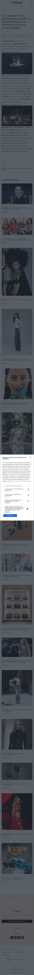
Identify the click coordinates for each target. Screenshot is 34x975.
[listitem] (17, 486)
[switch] (28, 489)
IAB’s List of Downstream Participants (19, 481)
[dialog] (17, 487)
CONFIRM (10, 515)
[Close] (30, 457)
